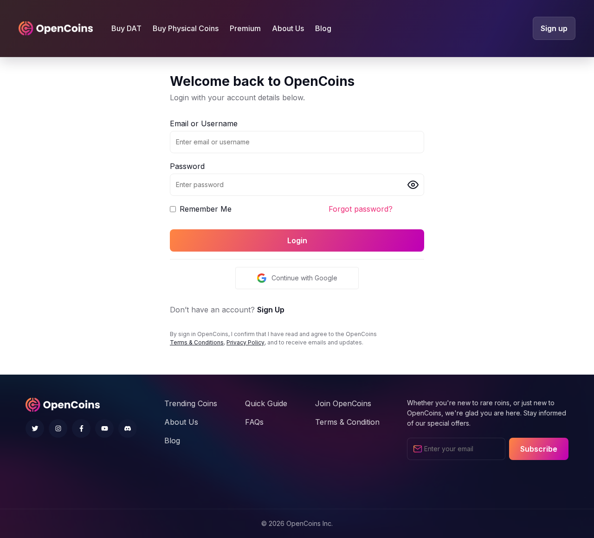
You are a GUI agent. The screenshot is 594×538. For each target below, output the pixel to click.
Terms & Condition (347, 422)
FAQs (254, 422)
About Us (288, 28)
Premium (245, 28)
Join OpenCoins (343, 403)
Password (187, 166)
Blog (323, 28)
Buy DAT (126, 28)
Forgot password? (361, 209)
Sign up (554, 28)
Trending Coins (190, 403)
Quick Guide (266, 403)
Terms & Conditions (197, 342)
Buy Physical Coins (186, 28)
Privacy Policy (245, 342)
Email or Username (204, 123)
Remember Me (206, 209)
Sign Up (270, 309)
